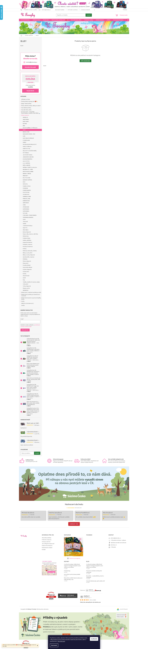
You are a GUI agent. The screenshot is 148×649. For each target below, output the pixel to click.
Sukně (24, 278)
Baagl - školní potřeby (26, 103)
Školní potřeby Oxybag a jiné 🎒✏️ (29, 101)
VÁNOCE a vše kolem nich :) (27, 303)
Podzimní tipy (67, 571)
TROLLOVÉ (25, 221)
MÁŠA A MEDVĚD (26, 165)
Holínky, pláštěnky (27, 240)
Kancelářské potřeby (26, 108)
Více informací (61, 641)
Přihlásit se (25, 330)
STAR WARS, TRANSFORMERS (30, 215)
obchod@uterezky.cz (116, 538)
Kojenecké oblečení (27, 242)
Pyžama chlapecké (27, 269)
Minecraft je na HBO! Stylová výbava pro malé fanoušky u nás (73, 578)
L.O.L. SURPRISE (26, 163)
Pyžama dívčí (26, 271)
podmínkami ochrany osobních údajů (30, 325)
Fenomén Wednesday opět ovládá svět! (95, 581)
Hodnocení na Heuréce (47, 545)
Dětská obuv (26, 236)
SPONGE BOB (26, 207)
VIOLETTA (25, 228)
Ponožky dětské (26, 265)
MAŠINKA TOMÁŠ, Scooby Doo (30, 167)
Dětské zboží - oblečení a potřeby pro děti (31, 292)
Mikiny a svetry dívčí (27, 253)
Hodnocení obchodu (74, 504)
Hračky (22, 301)
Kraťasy (24, 248)
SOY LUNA (25, 213)
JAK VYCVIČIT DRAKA (27, 155)
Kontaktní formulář (30, 67)
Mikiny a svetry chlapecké (29, 255)
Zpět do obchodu (85, 60)
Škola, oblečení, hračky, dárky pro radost (30, 105)
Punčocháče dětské (27, 267)
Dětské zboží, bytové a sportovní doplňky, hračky (31, 298)
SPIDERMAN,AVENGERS (28, 217)
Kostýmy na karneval (27, 246)
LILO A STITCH (26, 161)
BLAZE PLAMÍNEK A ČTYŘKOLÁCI (30, 128)
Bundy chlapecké (27, 232)
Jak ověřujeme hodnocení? (48, 543)
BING (24, 126)
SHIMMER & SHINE (27, 196)
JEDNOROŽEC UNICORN (28, 157)
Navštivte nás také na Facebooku (118, 542)
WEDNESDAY (25, 290)
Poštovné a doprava (73, 10)
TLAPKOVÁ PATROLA (27, 226)
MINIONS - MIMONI (27, 173)
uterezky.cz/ (114, 545)
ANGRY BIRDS (26, 119)
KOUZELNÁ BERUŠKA (27, 159)
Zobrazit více (74, 524)
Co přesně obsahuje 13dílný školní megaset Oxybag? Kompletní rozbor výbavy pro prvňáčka (72, 566)
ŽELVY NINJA (25, 230)
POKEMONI (25, 188)
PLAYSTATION (26, 192)
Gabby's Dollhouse (27, 146)
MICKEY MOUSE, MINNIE (28, 171)
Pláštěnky (25, 259)
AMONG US (25, 117)
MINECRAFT (25, 176)
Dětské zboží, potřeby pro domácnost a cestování (30, 295)
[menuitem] (25, 20)
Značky (23, 305)
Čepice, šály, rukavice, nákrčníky (30, 234)
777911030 (113, 547)
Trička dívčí (25, 284)
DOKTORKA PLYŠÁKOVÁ (28, 138)
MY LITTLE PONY (26, 178)
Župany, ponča (26, 288)
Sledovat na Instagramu (74, 558)
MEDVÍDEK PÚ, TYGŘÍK (28, 169)
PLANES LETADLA (27, 186)
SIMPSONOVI (26, 203)
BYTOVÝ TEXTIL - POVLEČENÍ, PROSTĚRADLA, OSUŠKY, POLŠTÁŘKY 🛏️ (30, 112)
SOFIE (24, 219)
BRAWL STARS (26, 132)
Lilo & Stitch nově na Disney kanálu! (72, 574)
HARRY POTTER (26, 148)
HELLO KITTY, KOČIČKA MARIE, (30, 151)
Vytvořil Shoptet (124, 609)
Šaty (24, 280)
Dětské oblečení (25, 115)
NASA (24, 182)
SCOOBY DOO (26, 194)
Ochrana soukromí (85, 10)
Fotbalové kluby (26, 238)
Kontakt (44, 549)
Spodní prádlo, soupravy (28, 257)
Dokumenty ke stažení (47, 547)
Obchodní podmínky (59, 10)
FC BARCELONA (26, 140)
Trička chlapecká (27, 286)
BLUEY (24, 130)
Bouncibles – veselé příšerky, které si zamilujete (95, 576)
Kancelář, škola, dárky (26, 110)
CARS (24, 136)
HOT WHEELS (26, 153)
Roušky (24, 273)
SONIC (24, 205)
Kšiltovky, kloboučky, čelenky (30, 251)
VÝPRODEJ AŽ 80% (25, 99)
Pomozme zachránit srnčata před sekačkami (94, 571)
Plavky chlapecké (27, 261)
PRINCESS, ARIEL (26, 198)
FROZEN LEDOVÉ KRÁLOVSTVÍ (29, 144)
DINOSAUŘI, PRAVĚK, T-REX (29, 134)
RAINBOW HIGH (26, 201)
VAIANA (24, 223)
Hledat (89, 15)
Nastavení (54, 645)
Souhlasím (94, 639)
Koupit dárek (30, 90)
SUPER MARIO (26, 209)
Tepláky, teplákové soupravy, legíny (31, 282)
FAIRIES (24, 142)
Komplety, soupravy (27, 244)
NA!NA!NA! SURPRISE (27, 180)
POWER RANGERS (27, 190)
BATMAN (25, 123)
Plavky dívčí (25, 263)
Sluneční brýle (26, 276)
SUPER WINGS (26, 211)
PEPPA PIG (25, 184)
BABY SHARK (26, 121)
